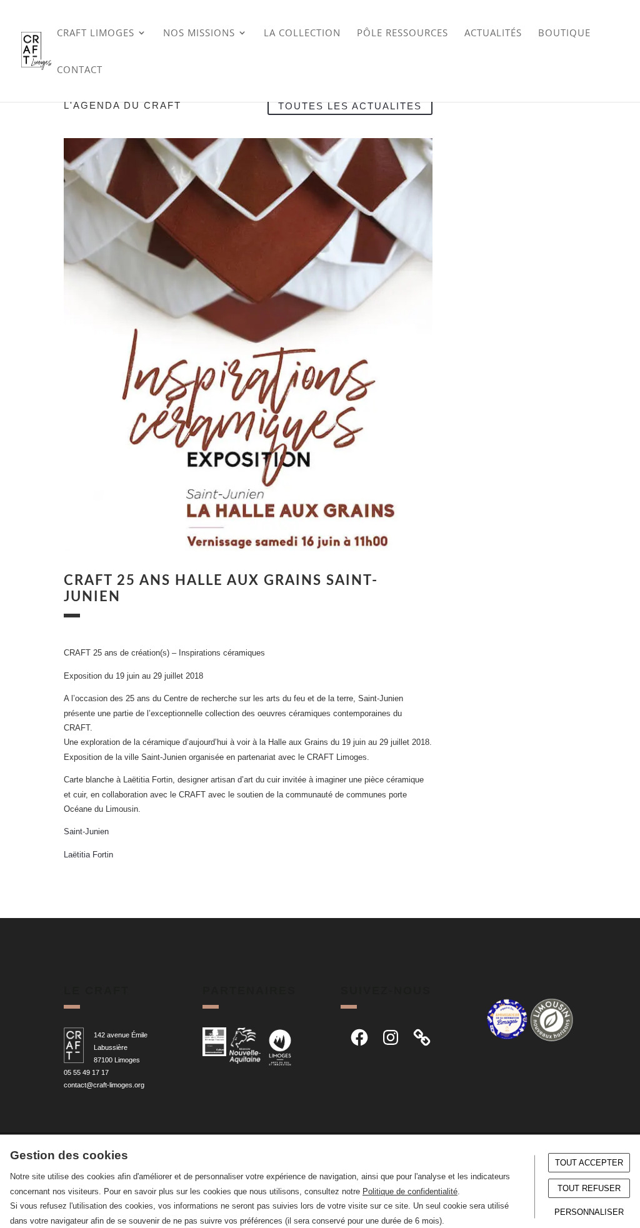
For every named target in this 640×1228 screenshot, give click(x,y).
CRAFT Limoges (95, 33)
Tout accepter (589, 1162)
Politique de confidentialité (410, 1191)
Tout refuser (589, 1188)
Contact (79, 70)
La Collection (302, 33)
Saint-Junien (86, 831)
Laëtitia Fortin (88, 854)
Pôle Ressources (402, 33)
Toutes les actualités (350, 105)
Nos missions (199, 33)
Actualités (493, 33)
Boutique (564, 33)
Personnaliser (589, 1212)
